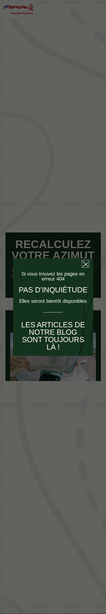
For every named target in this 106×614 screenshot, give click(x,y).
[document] (53, 307)
